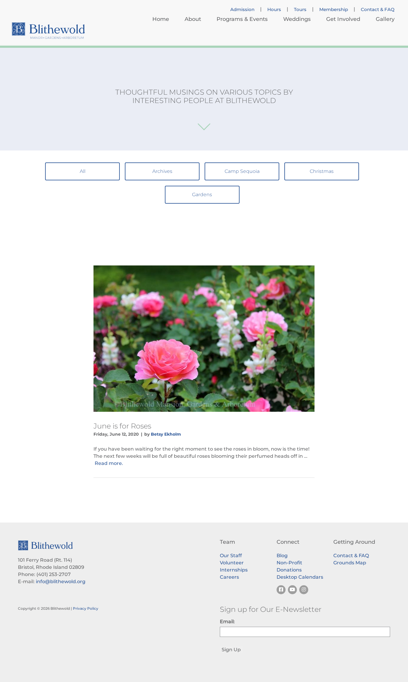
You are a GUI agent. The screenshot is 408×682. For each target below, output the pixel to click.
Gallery (385, 19)
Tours (300, 9)
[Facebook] (281, 589)
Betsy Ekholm (166, 434)
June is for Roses (122, 426)
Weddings (297, 19)
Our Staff (231, 555)
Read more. (109, 463)
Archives (162, 171)
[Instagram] (303, 589)
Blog (282, 555)
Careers (229, 577)
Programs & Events (242, 19)
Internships (234, 570)
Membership (333, 9)
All (82, 171)
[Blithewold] (48, 30)
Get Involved (343, 19)
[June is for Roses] (204, 338)
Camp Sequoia (242, 171)
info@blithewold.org (60, 581)
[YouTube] (292, 589)
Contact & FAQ (378, 9)
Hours (274, 9)
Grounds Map (349, 563)
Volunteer (232, 563)
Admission (242, 9)
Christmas (322, 171)
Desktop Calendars (300, 577)
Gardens (202, 194)
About (193, 19)
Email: (227, 621)
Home (160, 19)
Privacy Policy (85, 608)
